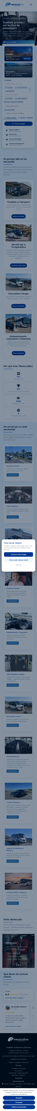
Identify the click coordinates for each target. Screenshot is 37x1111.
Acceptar (19, 1098)
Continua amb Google (18, 554)
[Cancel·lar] (35, 1100)
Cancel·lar (19, 1102)
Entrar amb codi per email (18, 560)
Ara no (18, 565)
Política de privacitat (19, 1107)
